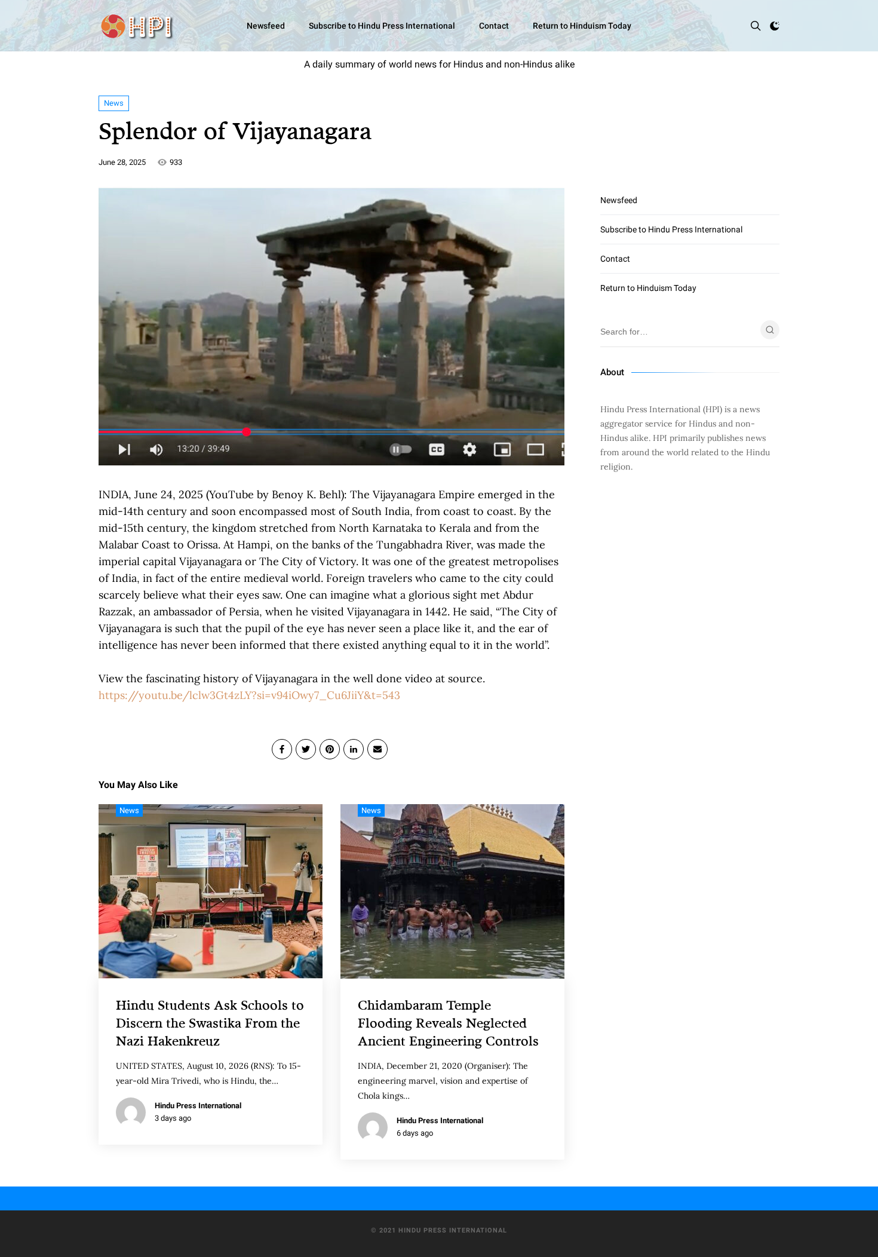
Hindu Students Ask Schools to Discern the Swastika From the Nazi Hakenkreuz (210, 1022)
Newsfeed (266, 25)
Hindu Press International (198, 1105)
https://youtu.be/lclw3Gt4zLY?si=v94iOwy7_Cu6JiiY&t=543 (249, 695)
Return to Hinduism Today (582, 25)
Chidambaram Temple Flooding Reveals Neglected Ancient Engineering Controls (448, 1022)
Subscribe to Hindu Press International (382, 25)
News (114, 103)
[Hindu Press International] (136, 25)
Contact (494, 25)
